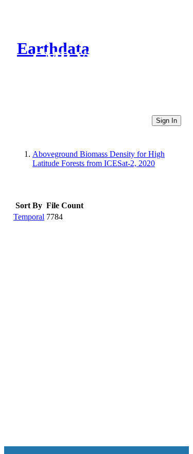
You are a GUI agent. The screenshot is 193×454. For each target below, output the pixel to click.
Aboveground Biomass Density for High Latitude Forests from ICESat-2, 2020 (98, 159)
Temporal (28, 216)
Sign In (166, 120)
